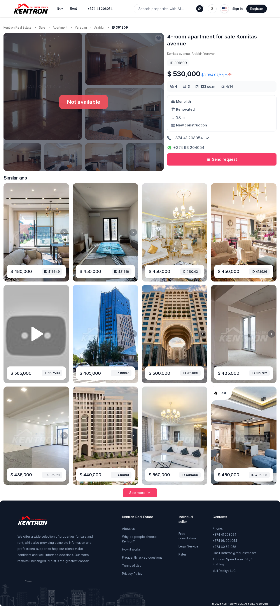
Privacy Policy (132, 573)
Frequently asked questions (142, 557)
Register (256, 8)
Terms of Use (132, 565)
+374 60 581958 (224, 547)
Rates (182, 554)
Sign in (237, 8)
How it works (131, 549)
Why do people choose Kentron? (139, 539)
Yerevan (81, 27)
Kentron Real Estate (18, 27)
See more (137, 492)
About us (128, 528)
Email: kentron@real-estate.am (234, 553)
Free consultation (187, 536)
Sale (42, 27)
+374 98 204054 (188, 147)
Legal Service (188, 546)
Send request (224, 159)
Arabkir (99, 27)
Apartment (60, 27)
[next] (64, 232)
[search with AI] (199, 8)
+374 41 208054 (100, 8)
